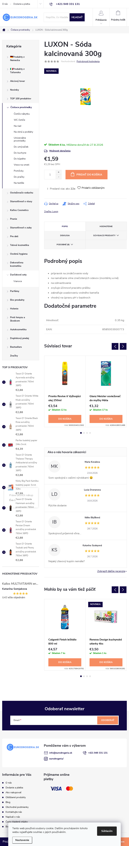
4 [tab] (90, 433)
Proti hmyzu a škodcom (17, 319)
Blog (8, 802)
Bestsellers (16, 347)
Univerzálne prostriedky (20, 139)
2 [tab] (84, 433)
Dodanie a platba (21, 4)
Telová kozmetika (19, 245)
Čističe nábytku (22, 113)
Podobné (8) (63, 244)
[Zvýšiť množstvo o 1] (58, 172)
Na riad (17, 126)
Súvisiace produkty (104, 235)
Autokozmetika (18, 329)
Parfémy (14, 291)
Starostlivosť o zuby (21, 227)
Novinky (14, 89)
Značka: (51, 211)
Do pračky (19, 176)
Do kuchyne (20, 152)
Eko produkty (17, 299)
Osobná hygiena (19, 253)
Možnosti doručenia (60, 150)
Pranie (13, 218)
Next (123, 346)
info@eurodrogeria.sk (60, 752)
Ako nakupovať (13, 792)
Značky (14, 355)
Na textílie (19, 183)
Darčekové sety (18, 274)
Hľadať (77, 17)
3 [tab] (87, 433)
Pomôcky (19, 170)
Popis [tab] (65, 226)
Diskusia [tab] (65, 235)
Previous (115, 346)
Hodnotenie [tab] (106, 226)
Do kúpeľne (20, 158)
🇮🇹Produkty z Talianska (17, 70)
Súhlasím (107, 831)
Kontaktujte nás (14, 812)
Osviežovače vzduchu (21, 192)
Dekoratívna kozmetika (16, 264)
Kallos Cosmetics (19, 210)
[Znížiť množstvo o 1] (58, 177)
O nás (5, 4)
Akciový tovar (17, 81)
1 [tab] (81, 433)
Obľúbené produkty (16, 797)
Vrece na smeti (21, 164)
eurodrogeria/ (56, 758)
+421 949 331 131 (98, 752)
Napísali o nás (13, 816)
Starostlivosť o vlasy (21, 201)
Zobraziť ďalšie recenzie (111, 571)
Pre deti (14, 236)
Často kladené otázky (17, 821)
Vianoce (17, 281)
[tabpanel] (64, 391)
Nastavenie (22, 840)
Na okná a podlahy (23, 131)
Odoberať (107, 720)
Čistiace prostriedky (21, 107)
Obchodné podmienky (17, 807)
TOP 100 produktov (20, 98)
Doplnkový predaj (19, 338)
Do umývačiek (21, 146)
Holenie (14, 308)
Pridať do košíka (89, 174)
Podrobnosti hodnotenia (88, 61)
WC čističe (19, 120)
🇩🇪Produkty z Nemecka (17, 58)
